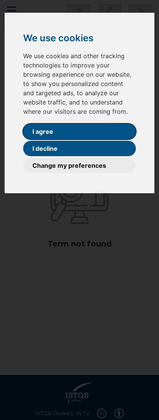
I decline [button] (45, 148)
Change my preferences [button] (69, 165)
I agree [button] (42, 131)
